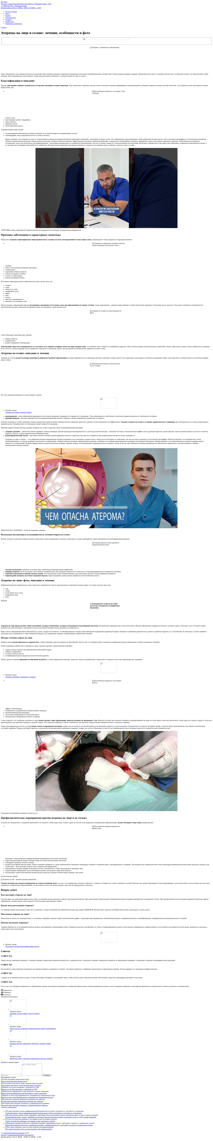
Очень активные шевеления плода (14, 1081)
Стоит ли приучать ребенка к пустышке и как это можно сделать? (30, 1121)
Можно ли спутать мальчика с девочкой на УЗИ (19, 1089)
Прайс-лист (9, 22)
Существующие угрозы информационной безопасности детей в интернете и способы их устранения (43, 1113)
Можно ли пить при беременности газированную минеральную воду (27, 1097)
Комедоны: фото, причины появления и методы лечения (31, 1058)
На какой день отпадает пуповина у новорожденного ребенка (24, 1105)
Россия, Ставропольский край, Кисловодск (17, 1135)
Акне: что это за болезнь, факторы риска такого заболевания (33, 1028)
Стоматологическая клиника (13, 1133)
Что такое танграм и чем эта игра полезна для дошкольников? (28, 1129)
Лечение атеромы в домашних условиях (20, 677)
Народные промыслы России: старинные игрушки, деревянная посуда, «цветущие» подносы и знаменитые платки (49, 1125)
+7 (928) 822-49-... (14, 6)
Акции (8, 16)
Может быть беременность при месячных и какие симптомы (24, 1093)
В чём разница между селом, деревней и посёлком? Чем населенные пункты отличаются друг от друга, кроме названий (50, 1117)
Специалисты (10, 18)
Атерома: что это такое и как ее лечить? (25, 1013)
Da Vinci (4, 2)
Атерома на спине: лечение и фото (18, 412)
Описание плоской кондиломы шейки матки (22, 946)
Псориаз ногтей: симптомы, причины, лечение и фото (30, 1043)
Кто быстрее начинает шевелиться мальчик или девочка (22, 1101)
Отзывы (8, 20)
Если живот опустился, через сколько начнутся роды (21, 1085)
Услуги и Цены (11, 12)
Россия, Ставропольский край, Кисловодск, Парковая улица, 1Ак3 (26, 4)
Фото (7, 14)
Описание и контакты (13, 24)
